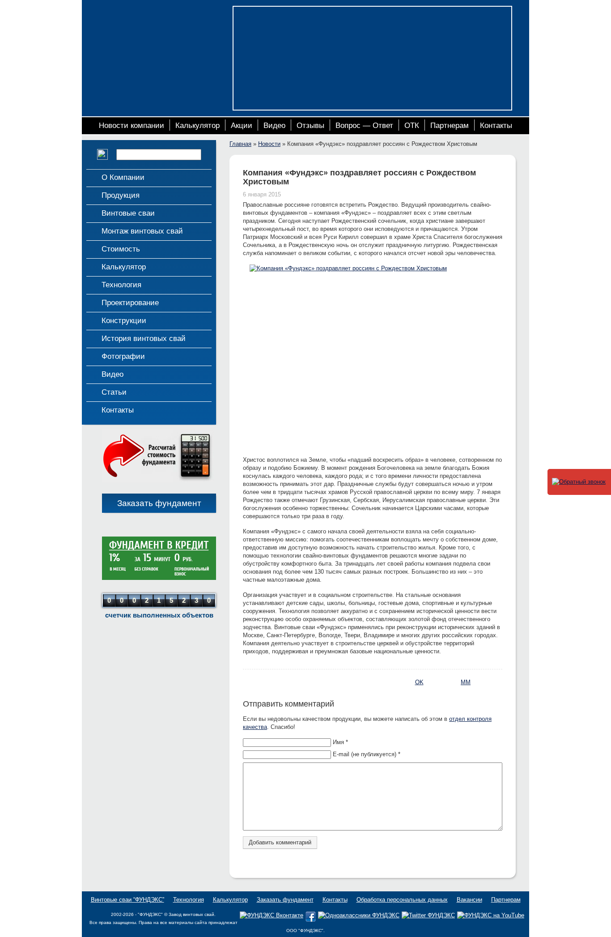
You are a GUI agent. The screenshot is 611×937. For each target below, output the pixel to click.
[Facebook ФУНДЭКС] (311, 919)
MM (466, 682)
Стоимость (121, 249)
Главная (240, 144)
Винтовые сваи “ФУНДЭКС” (127, 899)
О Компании (123, 177)
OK (419, 682)
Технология (121, 285)
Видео (274, 125)
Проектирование (130, 302)
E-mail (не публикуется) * (366, 754)
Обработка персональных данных (402, 899)
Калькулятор (197, 125)
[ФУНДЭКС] (155, 39)
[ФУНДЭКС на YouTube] (490, 915)
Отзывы (310, 125)
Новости (269, 144)
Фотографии (123, 356)
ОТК (411, 125)
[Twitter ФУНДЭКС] (428, 915)
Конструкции (124, 320)
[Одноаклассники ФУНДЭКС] (358, 915)
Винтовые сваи (128, 213)
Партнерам (449, 125)
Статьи (114, 392)
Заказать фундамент (159, 503)
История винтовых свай (144, 338)
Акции (241, 125)
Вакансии (469, 899)
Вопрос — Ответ (364, 125)
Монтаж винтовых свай (142, 231)
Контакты (496, 125)
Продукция (121, 195)
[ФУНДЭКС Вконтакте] (271, 915)
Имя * (340, 742)
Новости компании (131, 125)
